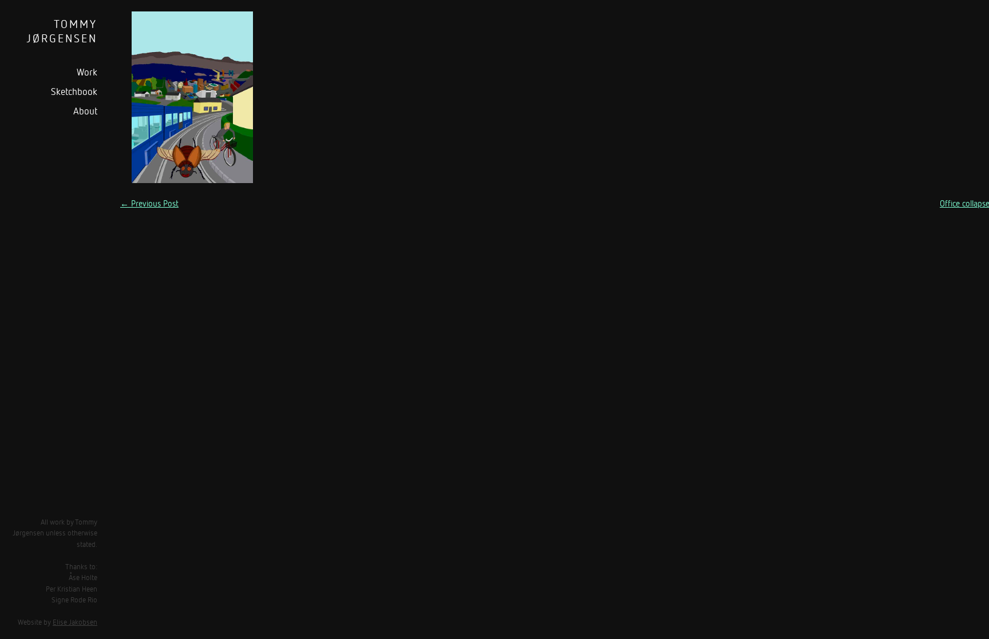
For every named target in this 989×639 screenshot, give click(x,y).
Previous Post (149, 203)
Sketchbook (74, 91)
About (85, 111)
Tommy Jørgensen (61, 31)
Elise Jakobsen (75, 621)
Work (87, 72)
